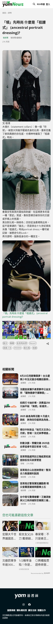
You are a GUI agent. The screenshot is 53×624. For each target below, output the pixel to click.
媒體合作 (42, 610)
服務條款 (11, 610)
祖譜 (35, 347)
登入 (48, 4)
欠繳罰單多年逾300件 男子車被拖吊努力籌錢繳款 (10, 563)
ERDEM (17, 347)
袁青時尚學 (22, 343)
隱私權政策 (22, 610)
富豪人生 (7, 347)
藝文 (5, 343)
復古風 (27, 347)
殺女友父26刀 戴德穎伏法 (26, 536)
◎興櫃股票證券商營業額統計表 (42, 563)
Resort (33, 343)
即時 (10, 13)
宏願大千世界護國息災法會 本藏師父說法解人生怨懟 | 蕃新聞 (9, 536)
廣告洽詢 (32, 610)
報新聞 (5, 38)
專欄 (12, 343)
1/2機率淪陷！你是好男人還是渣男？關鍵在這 (26, 563)
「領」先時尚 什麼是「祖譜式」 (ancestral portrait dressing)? (25, 315)
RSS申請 (41, 4)
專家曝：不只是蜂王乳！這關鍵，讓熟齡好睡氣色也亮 (42, 536)
